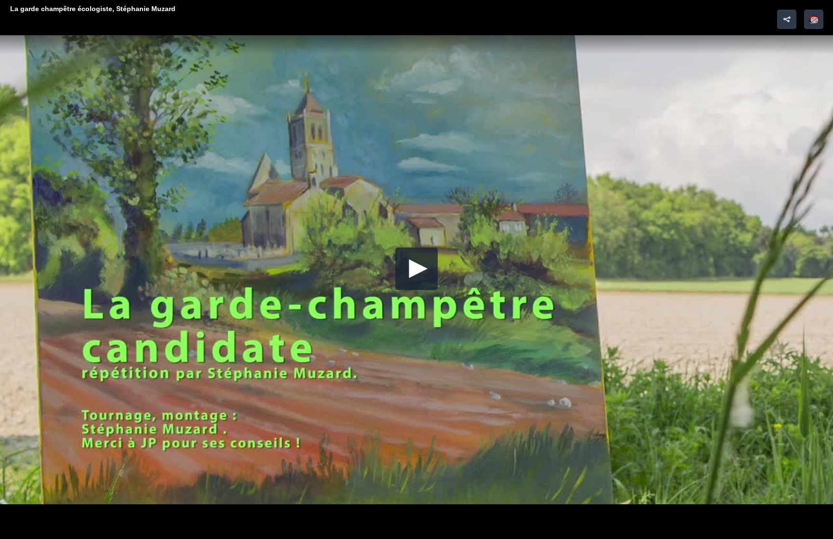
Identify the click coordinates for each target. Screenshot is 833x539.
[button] (813, 19)
